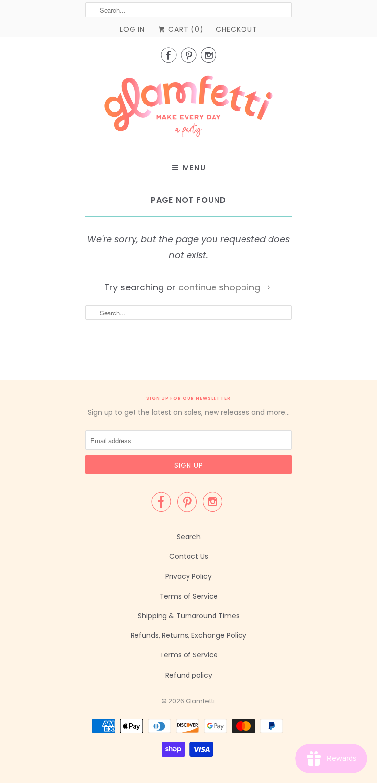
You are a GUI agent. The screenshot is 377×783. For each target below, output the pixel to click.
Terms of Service (189, 596)
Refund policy (188, 675)
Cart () (185, 29)
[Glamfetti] (188, 109)
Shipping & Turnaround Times (189, 616)
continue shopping (220, 287)
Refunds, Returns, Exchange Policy (188, 635)
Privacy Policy (188, 576)
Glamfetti (200, 700)
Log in (132, 29)
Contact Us (188, 556)
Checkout (236, 29)
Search (189, 537)
